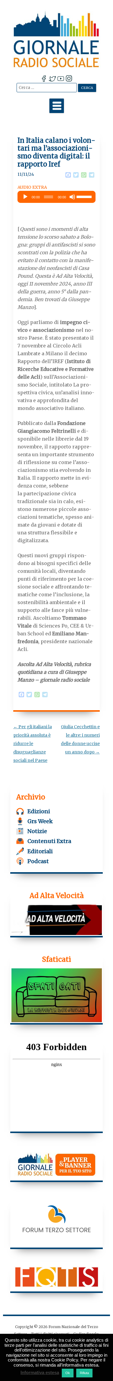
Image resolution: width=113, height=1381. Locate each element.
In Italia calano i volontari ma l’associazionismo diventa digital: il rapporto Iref (56, 152)
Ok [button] (67, 1373)
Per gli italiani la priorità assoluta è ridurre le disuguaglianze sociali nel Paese (32, 743)
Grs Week (40, 821)
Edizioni (38, 811)
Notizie (37, 831)
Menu (56, 105)
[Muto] (72, 197)
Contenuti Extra (49, 841)
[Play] (25, 197)
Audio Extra (32, 187)
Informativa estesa (39, 1372)
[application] (56, 197)
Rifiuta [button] (84, 1373)
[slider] (85, 196)
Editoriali (40, 851)
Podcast (38, 861)
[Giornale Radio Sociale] (56, 39)
